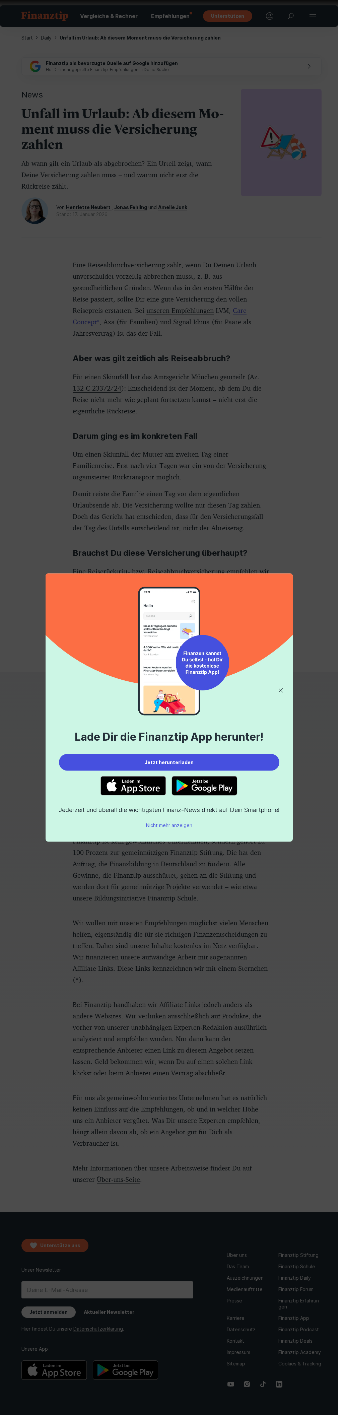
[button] (281, 690)
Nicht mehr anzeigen (169, 825)
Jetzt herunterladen (169, 762)
